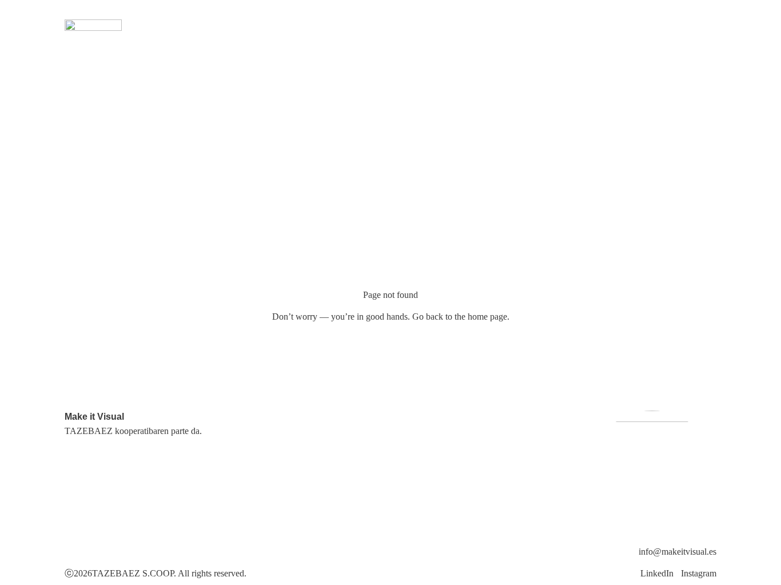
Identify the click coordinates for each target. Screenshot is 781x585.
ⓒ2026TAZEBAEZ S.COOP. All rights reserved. (155, 573)
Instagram (698, 573)
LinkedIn (657, 573)
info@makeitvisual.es (677, 551)
